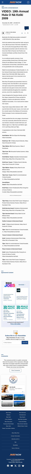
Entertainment (22, 414)
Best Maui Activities (22, 419)
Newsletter (15, 445)
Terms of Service (15, 448)
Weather (8, 414)
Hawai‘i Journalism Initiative (8, 428)
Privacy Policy (12, 462)
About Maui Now (15, 432)
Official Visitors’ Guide (22, 426)
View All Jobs (21, 284)
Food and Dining (22, 421)
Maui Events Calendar (22, 423)
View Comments (15, 370)
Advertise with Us (15, 439)
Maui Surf (8, 417)
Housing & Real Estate (8, 423)
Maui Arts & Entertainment (10, 8)
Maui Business (22, 412)
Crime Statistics (8, 419)
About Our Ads (19, 462)
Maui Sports (22, 417)
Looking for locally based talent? (15, 323)
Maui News (8, 412)
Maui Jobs (8, 426)
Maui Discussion (8, 421)
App (15, 442)
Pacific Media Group (19, 459)
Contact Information (15, 436)
